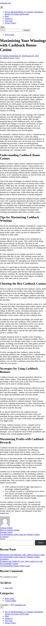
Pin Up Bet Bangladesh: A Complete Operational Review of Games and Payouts (24, 13)
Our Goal (8, 21)
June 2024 (9, 588)
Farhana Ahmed (8, 56)
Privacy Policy (10, 23)
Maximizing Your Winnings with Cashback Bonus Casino (22, 555)
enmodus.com (5, 3)
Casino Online (10, 601)
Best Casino (9, 35)
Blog (7, 16)
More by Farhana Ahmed (10, 530)
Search (2, 539)
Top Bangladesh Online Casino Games (15, 566)
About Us (9, 19)
